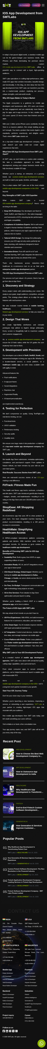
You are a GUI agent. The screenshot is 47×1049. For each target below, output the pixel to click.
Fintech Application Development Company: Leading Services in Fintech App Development (25, 881)
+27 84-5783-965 (8, 957)
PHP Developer (7, 1004)
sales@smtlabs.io (8, 1018)
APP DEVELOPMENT (23, 767)
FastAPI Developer (8, 997)
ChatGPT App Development (33, 1004)
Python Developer (8, 1001)
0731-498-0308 (29, 1021)
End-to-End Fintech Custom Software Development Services (29, 809)
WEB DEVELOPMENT (23, 749)
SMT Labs (38, 704)
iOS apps (40, 477)
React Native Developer (10, 985)
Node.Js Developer (8, 994)
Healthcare (28, 1007)
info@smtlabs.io (8, 941)
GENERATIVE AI (21, 821)
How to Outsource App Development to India (26, 773)
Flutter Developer (8, 973)
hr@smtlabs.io (29, 1018)
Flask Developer (7, 1007)
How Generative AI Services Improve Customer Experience (29, 827)
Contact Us (36, 5)
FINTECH (19, 803)
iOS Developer (7, 976)
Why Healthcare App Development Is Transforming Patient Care (30, 791)
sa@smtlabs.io (7, 960)
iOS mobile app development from (19, 67)
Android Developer (8, 979)
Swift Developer (7, 982)
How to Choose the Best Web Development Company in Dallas (29, 755)
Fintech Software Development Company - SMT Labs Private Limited (25, 892)
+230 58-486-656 (30, 960)
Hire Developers (24, 5)
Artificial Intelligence (31, 997)
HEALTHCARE (21, 785)
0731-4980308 (7, 937)
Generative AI (29, 1001)
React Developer (30, 973)
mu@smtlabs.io (30, 963)
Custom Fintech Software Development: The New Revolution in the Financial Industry (26, 870)
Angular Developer (30, 982)
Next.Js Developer (30, 976)
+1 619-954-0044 (30, 931)
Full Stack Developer (31, 985)
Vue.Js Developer (30, 979)
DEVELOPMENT (23, 875)
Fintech (27, 994)
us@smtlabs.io (29, 934)
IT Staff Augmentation (31, 1010)
